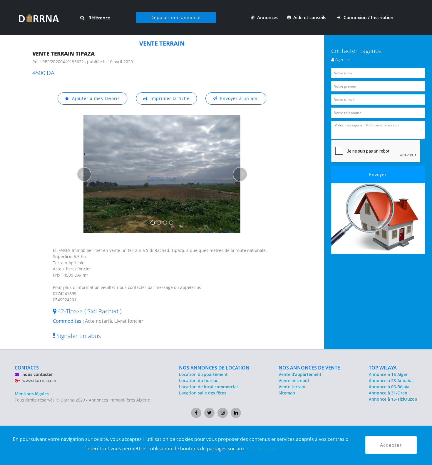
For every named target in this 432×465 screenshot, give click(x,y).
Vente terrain (292, 386)
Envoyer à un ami (238, 98)
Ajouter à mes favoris (94, 98)
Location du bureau (199, 380)
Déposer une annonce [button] (175, 17)
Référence (98, 18)
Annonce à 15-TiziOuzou (393, 399)
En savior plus (262, 448)
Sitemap (287, 393)
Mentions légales (32, 394)
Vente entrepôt (294, 380)
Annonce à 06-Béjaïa (389, 386)
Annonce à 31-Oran (388, 393)
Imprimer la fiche (169, 98)
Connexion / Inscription (367, 17)
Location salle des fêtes (202, 393)
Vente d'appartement (300, 374)
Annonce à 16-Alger (388, 374)
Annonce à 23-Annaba (391, 380)
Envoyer (378, 174)
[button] (84, 174)
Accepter (391, 445)
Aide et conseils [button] (309, 17)
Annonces (266, 17)
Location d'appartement (203, 374)
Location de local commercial (208, 386)
